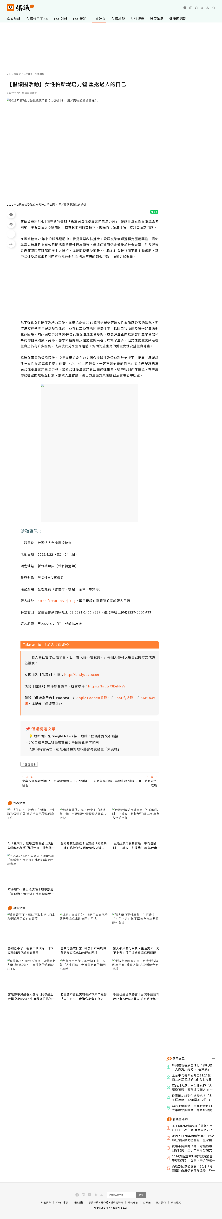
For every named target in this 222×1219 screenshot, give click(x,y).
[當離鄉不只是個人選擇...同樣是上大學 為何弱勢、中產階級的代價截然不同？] (31, 975)
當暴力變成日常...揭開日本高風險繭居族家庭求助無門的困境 (83, 950)
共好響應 (137, 18)
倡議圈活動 (177, 18)
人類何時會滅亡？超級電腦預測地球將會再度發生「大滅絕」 (75, 749)
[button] (213, 7)
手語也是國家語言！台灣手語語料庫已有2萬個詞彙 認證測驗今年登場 (136, 996)
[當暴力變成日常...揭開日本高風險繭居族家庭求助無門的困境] (84, 929)
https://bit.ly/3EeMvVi (106, 686)
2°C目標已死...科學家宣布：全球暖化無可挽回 (64, 742)
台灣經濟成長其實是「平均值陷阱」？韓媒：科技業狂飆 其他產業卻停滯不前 (136, 845)
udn (9, 74)
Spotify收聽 (123, 697)
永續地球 (118, 18)
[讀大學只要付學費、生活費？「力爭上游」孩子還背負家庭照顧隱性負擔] (136, 929)
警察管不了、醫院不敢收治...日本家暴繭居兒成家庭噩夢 (30, 950)
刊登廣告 (46, 1202)
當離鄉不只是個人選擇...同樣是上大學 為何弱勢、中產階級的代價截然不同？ (31, 996)
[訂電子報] (202, 7)
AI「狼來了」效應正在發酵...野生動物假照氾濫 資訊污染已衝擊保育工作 (31, 845)
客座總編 (14, 18)
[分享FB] (11, 214)
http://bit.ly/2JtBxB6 (81, 674)
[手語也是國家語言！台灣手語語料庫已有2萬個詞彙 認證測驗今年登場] (136, 975)
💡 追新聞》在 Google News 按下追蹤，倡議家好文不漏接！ (75, 736)
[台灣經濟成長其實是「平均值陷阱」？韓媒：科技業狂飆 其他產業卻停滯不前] (136, 824)
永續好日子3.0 (37, 18)
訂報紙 (147, 1202)
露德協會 (30, 764)
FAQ (58, 1202)
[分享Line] (11, 224)
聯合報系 (133, 1202)
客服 (65, 1202)
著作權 (104, 1202)
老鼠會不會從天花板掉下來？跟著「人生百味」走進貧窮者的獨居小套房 (83, 996)
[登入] (207, 7)
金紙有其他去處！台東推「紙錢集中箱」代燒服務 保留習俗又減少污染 (84, 845)
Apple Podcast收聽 (92, 697)
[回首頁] (20, 7)
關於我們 (161, 1202)
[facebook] (185, 7)
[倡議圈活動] (213, 1119)
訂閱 (141, 1195)
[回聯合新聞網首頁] (10, 7)
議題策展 (157, 18)
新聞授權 (78, 1202)
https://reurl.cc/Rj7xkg (57, 600)
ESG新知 (79, 18)
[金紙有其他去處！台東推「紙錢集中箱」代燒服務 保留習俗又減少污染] (84, 824)
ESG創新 (60, 18)
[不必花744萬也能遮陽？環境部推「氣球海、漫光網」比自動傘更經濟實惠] (31, 870)
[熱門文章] (213, 1058)
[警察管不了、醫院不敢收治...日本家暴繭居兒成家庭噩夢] (31, 929)
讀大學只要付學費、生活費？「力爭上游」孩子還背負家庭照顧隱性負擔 (136, 950)
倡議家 (17, 74)
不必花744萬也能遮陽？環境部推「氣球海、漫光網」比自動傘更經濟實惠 (31, 891)
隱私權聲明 (117, 1202)
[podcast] (196, 7)
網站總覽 (176, 1202)
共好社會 (99, 18)
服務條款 (93, 1202)
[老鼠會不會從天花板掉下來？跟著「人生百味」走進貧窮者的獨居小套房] (84, 975)
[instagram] (190, 7)
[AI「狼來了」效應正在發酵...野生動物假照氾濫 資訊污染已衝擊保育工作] (31, 824)
